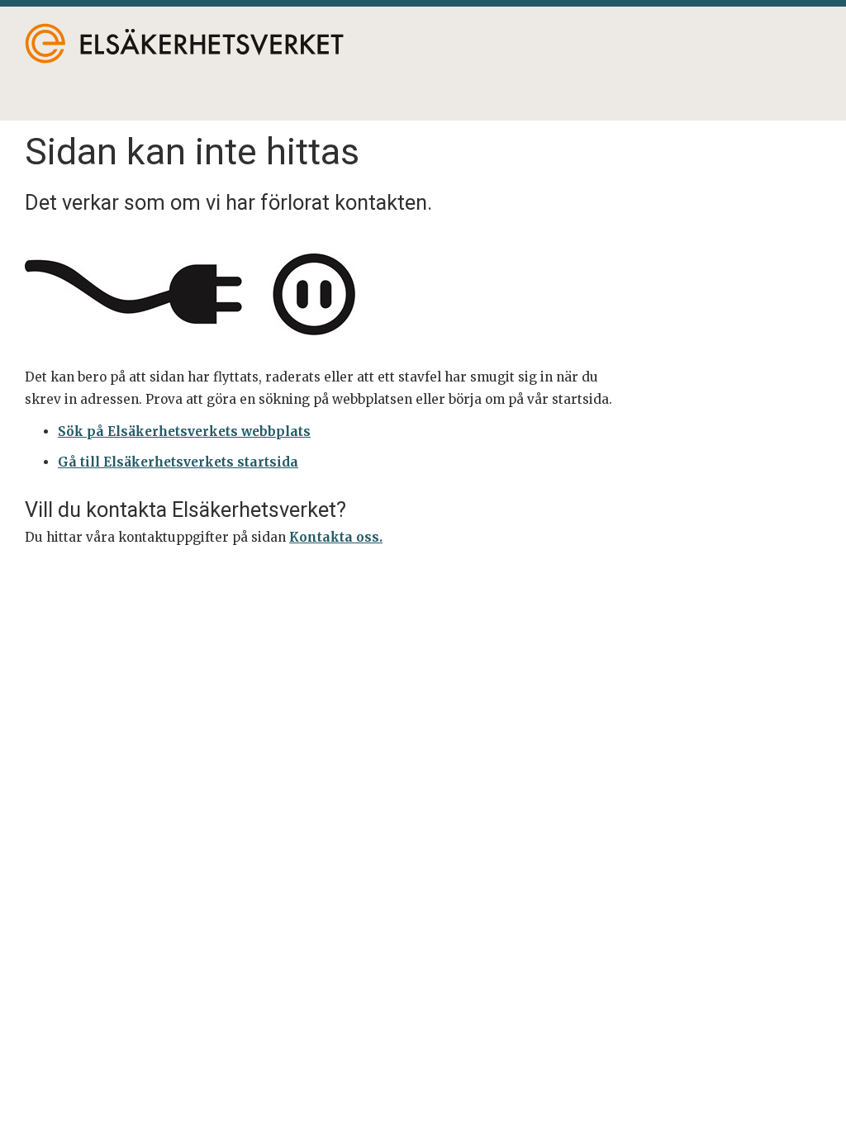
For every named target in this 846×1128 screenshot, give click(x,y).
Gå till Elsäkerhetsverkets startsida (178, 462)
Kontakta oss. (336, 537)
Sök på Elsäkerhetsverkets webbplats (184, 431)
